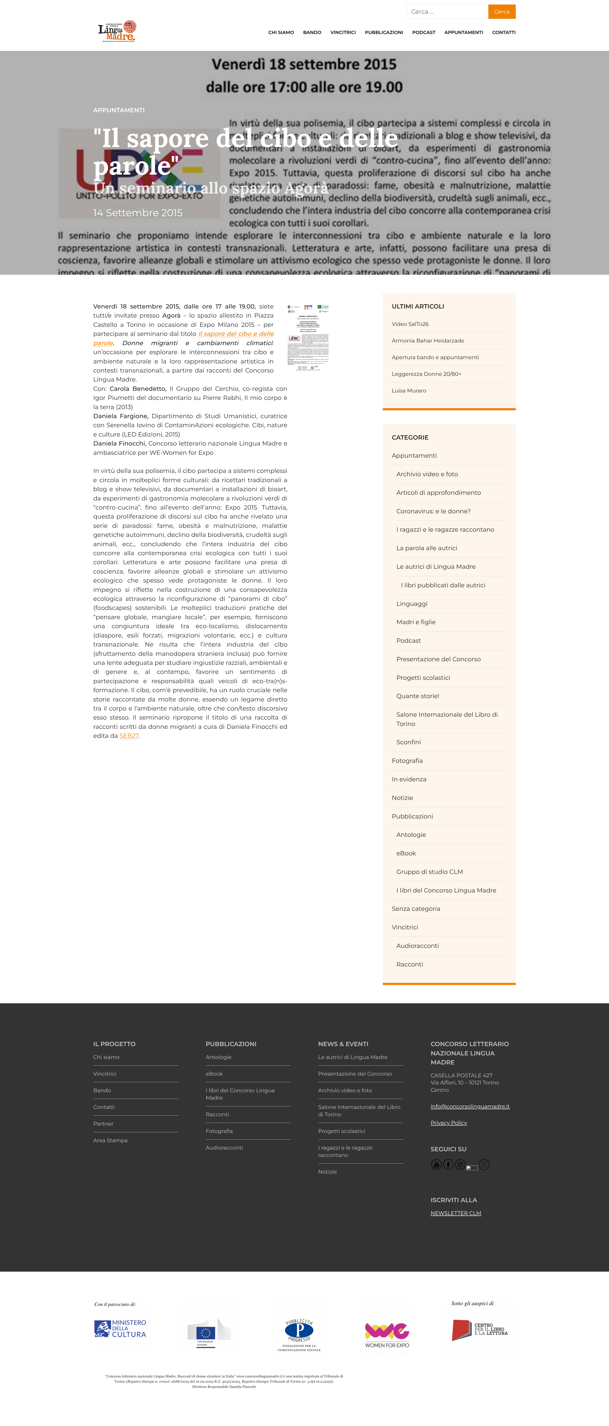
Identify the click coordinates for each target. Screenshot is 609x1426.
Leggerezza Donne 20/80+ (427, 374)
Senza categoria (416, 908)
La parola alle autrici (426, 548)
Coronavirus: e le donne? (433, 511)
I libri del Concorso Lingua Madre (446, 890)
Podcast (423, 32)
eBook (406, 853)
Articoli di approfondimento (438, 492)
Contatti (504, 32)
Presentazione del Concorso (438, 659)
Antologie (411, 834)
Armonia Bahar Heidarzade (428, 340)
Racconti (409, 964)
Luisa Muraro (409, 390)
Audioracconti (417, 946)
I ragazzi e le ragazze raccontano (445, 529)
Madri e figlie (416, 622)
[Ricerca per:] (447, 12)
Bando (312, 32)
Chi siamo (281, 32)
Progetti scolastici (423, 677)
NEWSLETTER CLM (456, 1213)
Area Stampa (110, 1140)
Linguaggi (411, 604)
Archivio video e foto (427, 474)
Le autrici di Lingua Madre (436, 566)
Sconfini (408, 742)
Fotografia (407, 760)
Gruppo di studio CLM (429, 872)
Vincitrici (343, 32)
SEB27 (128, 736)
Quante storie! (417, 696)
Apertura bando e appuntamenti (435, 357)
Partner (103, 1123)
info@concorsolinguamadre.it (470, 1106)
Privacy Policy (449, 1122)
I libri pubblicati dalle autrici (443, 585)
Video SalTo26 (410, 324)
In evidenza (409, 779)
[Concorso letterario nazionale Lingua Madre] (117, 42)
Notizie (402, 798)
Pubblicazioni (384, 32)
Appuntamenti (464, 32)
